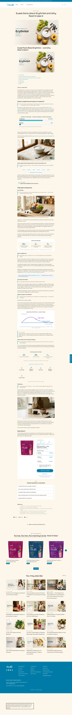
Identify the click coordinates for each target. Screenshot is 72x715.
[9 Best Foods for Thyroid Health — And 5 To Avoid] (56, 606)
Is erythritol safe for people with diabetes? (27, 492)
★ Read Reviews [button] (70, 358)
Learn (22, 4)
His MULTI (20, 670)
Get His (28, 563)
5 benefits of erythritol (23, 79)
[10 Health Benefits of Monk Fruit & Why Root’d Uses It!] (56, 624)
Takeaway (21, 80)
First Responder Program (48, 671)
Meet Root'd (21, 82)
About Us (32, 668)
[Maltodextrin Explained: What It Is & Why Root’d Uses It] (15, 606)
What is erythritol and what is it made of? (27, 76)
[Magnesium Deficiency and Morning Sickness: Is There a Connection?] (36, 642)
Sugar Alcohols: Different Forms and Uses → (29, 183)
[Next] (66, 550)
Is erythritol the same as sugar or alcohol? (27, 486)
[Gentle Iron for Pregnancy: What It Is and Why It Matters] (15, 584)
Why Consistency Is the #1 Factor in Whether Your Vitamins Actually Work (36, 594)
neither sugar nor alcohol (22, 111)
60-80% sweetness (35, 107)
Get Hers (8, 563)
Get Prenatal (49, 563)
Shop (17, 4)
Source (40, 505)
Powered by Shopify (38, 689)
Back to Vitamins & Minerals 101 (37, 524)
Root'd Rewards (46, 670)
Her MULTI (20, 668)
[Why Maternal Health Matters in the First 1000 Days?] (36, 606)
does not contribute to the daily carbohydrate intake (33, 272)
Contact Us (45, 666)
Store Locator (33, 673)
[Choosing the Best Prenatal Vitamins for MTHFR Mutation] (56, 642)
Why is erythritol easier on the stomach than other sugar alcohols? (32, 495)
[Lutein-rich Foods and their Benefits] (15, 624)
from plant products (47, 108)
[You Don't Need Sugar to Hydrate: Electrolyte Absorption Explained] (36, 624)
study (19, 345)
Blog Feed (33, 670)
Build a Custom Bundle (22, 673)
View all (36, 568)
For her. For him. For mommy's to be (30, 536)
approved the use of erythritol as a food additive (42, 136)
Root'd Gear (52, 536)
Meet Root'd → (38, 275)
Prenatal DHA (21, 671)
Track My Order (21, 675)
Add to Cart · (45, 470)
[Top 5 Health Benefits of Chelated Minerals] (15, 642)
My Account (45, 668)
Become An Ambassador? (36, 671)
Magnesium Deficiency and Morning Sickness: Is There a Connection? (34, 652)
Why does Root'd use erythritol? (25, 498)
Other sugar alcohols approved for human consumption (30, 77)
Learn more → (45, 473)
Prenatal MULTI (21, 666)
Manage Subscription (47, 675)
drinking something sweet (46, 392)
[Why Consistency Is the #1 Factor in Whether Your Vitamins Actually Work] (36, 584)
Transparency (29, 4)
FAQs (20, 83)
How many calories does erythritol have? (27, 489)
